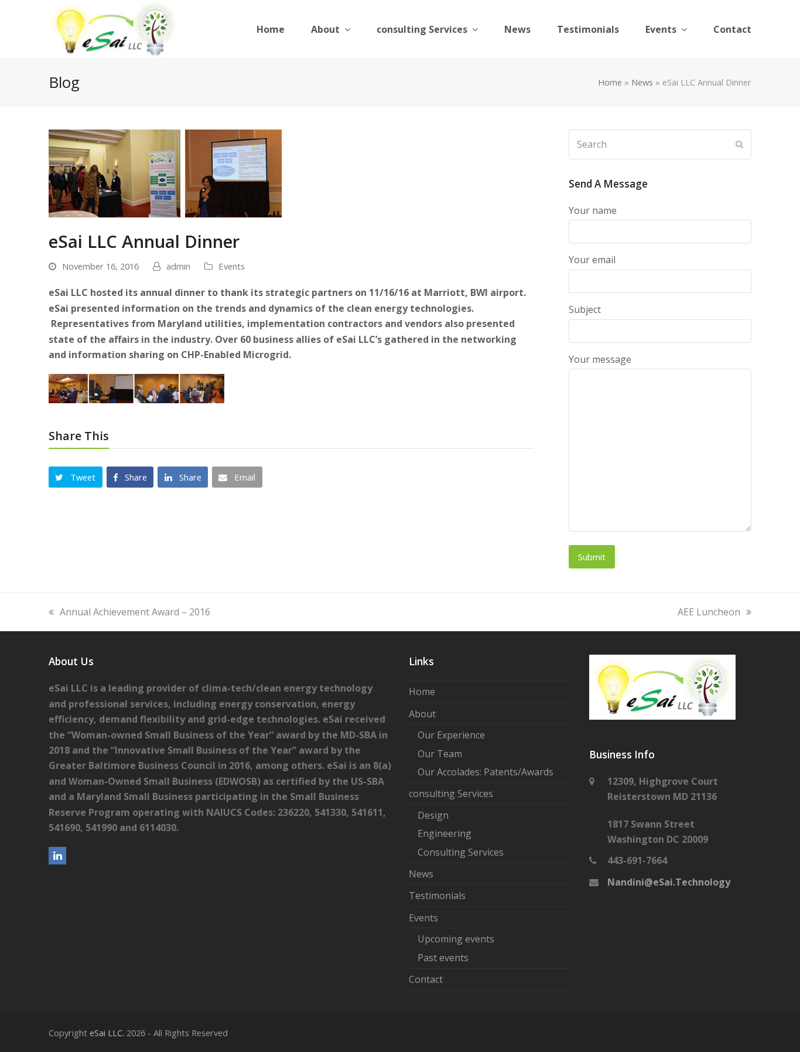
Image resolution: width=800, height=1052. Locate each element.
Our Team (440, 753)
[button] (75, 477)
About (422, 713)
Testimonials (437, 895)
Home (610, 82)
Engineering (444, 833)
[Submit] (739, 144)
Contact (426, 979)
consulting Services (451, 793)
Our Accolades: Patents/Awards (485, 771)
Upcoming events (456, 938)
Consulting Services (461, 852)
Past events (443, 957)
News (642, 82)
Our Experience (451, 734)
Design (433, 815)
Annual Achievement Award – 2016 (135, 611)
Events (231, 266)
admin (178, 266)
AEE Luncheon (709, 611)
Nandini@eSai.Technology (668, 882)
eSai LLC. (107, 1033)
